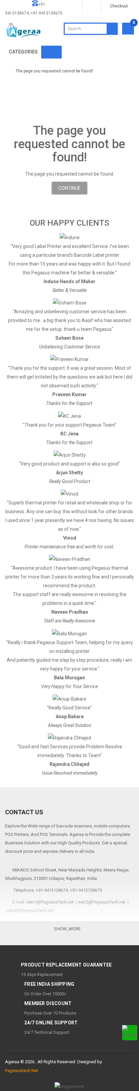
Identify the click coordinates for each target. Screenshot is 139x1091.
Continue (69, 188)
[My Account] (91, 6)
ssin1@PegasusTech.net (50, 902)
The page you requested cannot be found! (54, 71)
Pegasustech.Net (21, 1070)
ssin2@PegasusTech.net (102, 902)
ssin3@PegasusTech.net (30, 910)
